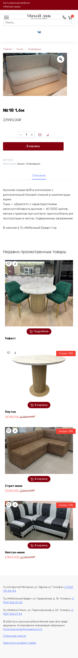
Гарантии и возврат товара (19, 642)
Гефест (10, 338)
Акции (19, 49)
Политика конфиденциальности (22, 629)
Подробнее (41, 331)
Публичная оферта (14, 635)
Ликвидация (34, 49)
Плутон (10, 412)
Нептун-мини (15, 552)
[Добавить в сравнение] (47, 134)
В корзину (33, 146)
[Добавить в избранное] (40, 134)
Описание (39, 175)
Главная (7, 49)
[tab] (39, 175)
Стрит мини (13, 486)
